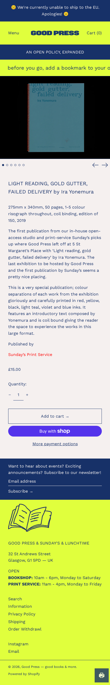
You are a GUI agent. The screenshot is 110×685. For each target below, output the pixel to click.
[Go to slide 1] (3, 165)
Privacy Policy (21, 614)
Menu (13, 32)
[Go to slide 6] (24, 165)
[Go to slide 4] (15, 165)
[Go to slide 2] (7, 165)
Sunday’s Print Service (30, 354)
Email (13, 651)
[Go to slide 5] (19, 165)
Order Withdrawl (24, 629)
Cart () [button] (94, 32)
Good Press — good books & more (48, 667)
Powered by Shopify (24, 674)
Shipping (16, 621)
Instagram (18, 643)
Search (15, 598)
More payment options (55, 443)
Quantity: (17, 384)
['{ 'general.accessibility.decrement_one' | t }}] (9, 394)
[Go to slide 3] (11, 165)
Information (20, 606)
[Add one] (27, 394)
